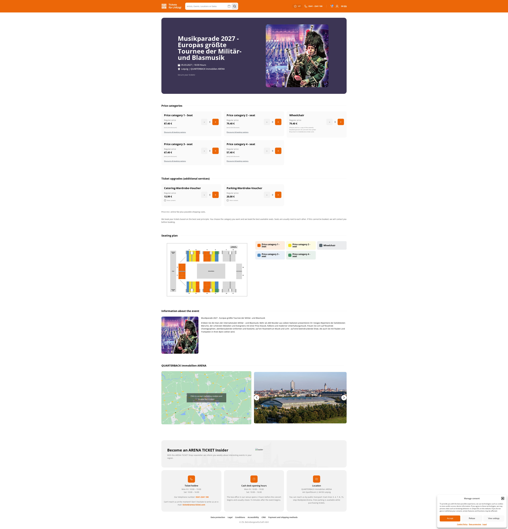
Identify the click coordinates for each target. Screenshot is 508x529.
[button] (502, 498)
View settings (494, 518)
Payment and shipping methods (283, 517)
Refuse (472, 518)
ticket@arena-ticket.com (194, 504)
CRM (264, 517)
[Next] (344, 397)
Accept (450, 518)
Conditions (240, 517)
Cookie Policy (462, 524)
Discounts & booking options (175, 132)
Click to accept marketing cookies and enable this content (206, 397)
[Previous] (256, 397)
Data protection (475, 524)
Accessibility (253, 517)
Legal (484, 524)
